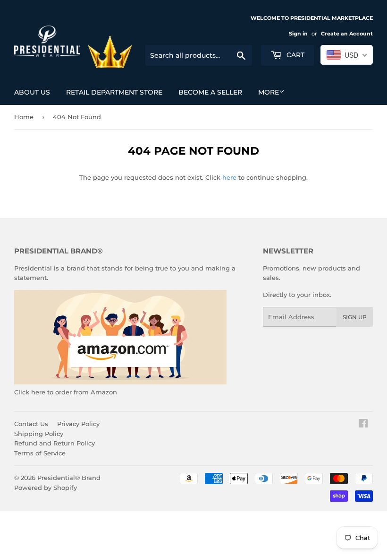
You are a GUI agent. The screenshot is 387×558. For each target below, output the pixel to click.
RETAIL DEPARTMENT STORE (114, 92)
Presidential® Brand (69, 477)
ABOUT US (32, 92)
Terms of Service (40, 453)
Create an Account (347, 33)
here (229, 177)
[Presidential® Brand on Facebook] (363, 424)
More (268, 92)
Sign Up (355, 317)
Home (24, 117)
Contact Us (31, 423)
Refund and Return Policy (54, 443)
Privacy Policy (78, 423)
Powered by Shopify (45, 487)
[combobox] (346, 55)
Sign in (298, 33)
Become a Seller (210, 92)
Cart (294, 55)
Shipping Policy (38, 433)
